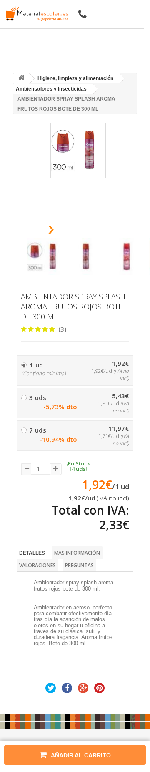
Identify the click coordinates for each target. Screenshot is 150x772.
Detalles (32, 553)
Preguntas (79, 565)
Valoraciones (37, 565)
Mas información (77, 552)
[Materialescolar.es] (35, 13)
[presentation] (30, 231)
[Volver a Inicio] (21, 78)
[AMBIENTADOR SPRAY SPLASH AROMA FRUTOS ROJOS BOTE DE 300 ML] (45, 256)
